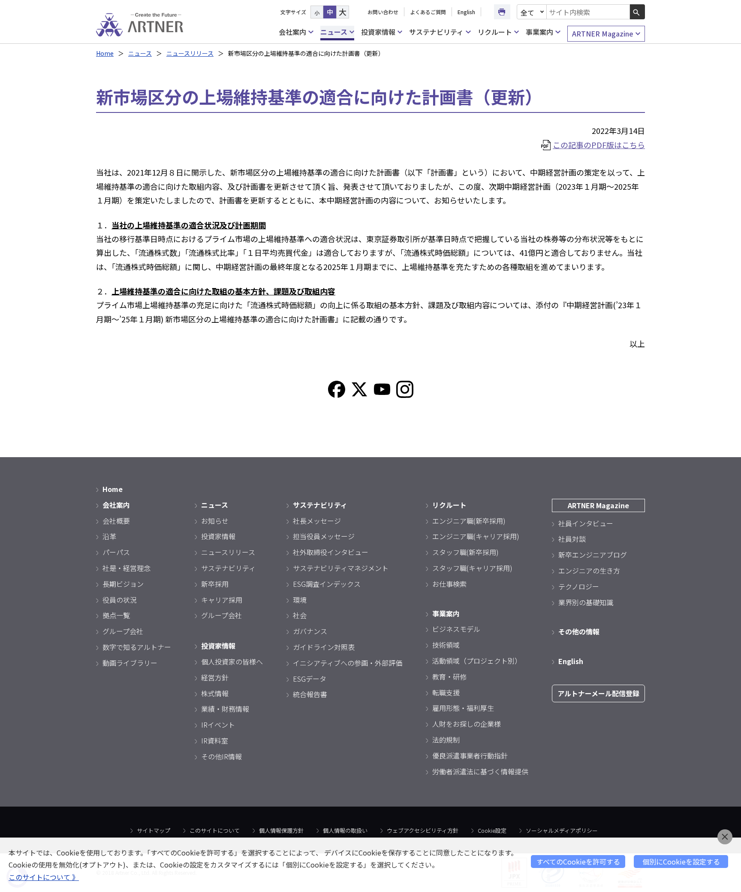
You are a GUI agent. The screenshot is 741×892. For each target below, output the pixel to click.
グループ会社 (122, 631)
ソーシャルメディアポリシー (562, 830)
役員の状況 (119, 600)
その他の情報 (578, 631)
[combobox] (588, 11)
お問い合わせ (382, 11)
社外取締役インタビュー (330, 552)
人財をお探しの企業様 (466, 724)
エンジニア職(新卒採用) (469, 521)
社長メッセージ (317, 521)
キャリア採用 (221, 600)
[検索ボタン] (637, 11)
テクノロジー (578, 586)
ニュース (333, 32)
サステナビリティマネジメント (341, 568)
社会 (300, 615)
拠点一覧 (116, 615)
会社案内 (292, 32)
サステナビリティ (436, 32)
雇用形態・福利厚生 (463, 708)
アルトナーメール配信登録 (598, 693)
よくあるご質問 (428, 11)
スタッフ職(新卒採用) (465, 552)
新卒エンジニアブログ (592, 554)
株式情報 (215, 693)
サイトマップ (153, 830)
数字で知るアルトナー (136, 647)
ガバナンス (310, 631)
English (466, 11)
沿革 (109, 536)
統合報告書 (310, 694)
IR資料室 (214, 740)
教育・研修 (449, 676)
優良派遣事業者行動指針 (470, 755)
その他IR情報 (221, 756)
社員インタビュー (585, 523)
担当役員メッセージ (324, 536)
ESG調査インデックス (327, 584)
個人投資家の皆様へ (232, 661)
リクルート (495, 32)
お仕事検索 (449, 584)
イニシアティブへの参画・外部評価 (347, 663)
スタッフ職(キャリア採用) (472, 568)
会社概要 (116, 521)
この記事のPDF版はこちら (599, 144)
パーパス (116, 552)
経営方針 (215, 677)
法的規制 (446, 739)
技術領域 (446, 645)
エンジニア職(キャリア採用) (475, 536)
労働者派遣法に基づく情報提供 (480, 771)
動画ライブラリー (129, 663)
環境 (300, 600)
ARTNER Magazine (602, 33)
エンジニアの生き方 (589, 570)
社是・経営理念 (126, 568)
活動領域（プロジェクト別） (476, 660)
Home (105, 53)
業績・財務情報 (225, 709)
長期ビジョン (123, 584)
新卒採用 (215, 584)
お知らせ (215, 521)
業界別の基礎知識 (585, 602)
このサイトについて (215, 830)
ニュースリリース (190, 53)
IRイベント (218, 724)
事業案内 (539, 32)
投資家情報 (378, 32)
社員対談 (572, 539)
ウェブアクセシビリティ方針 (422, 830)
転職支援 (446, 692)
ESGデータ (309, 679)
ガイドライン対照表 (324, 647)
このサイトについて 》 (44, 877)
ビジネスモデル (456, 629)
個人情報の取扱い (345, 830)
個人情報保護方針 (281, 830)
